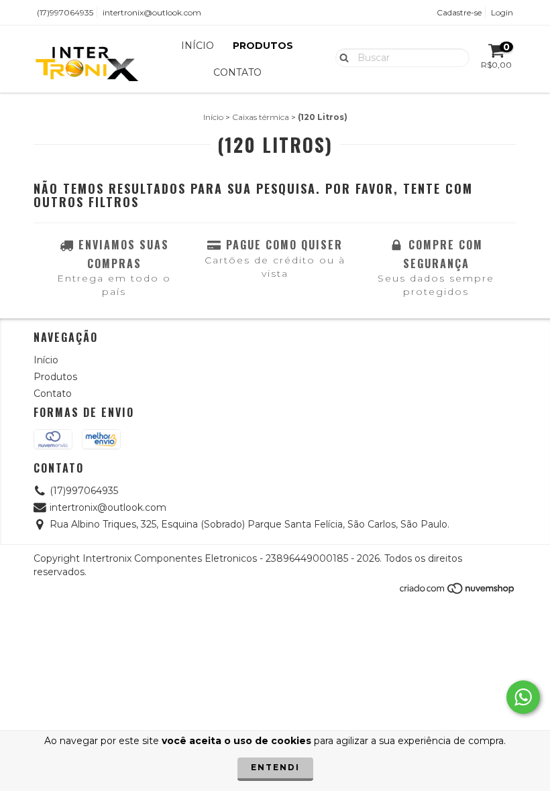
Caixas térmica (260, 117)
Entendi (275, 767)
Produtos (263, 46)
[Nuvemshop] (457, 592)
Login (502, 12)
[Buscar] (341, 57)
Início (197, 46)
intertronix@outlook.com (152, 12)
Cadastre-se (459, 12)
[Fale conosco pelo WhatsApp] (523, 697)
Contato (237, 72)
